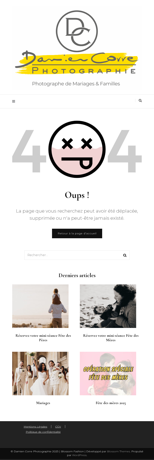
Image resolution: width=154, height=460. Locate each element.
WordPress (79, 455)
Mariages (43, 403)
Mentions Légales (35, 426)
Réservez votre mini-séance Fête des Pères (43, 337)
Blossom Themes (118, 451)
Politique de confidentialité (43, 432)
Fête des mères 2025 (111, 403)
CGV (58, 426)
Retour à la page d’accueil (77, 233)
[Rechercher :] (69, 255)
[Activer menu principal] (14, 101)
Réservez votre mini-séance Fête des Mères (111, 337)
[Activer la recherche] (140, 100)
